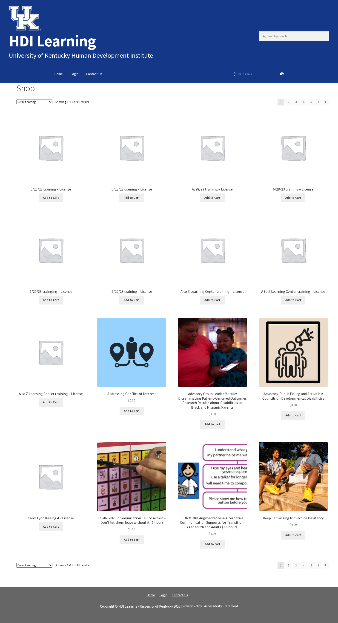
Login (74, 74)
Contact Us (94, 74)
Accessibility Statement (221, 606)
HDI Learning (52, 41)
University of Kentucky (156, 606)
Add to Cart (51, 198)
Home (58, 74)
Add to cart (132, 411)
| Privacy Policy (191, 606)
